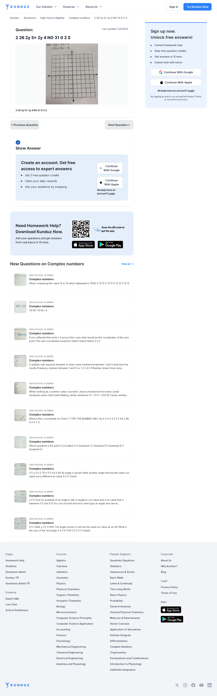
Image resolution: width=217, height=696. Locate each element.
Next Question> (119, 125)
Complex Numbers (121, 646)
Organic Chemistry (67, 594)
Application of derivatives (125, 629)
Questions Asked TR (18, 583)
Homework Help (15, 560)
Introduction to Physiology (126, 664)
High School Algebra (52, 17)
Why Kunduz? (169, 566)
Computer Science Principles (74, 617)
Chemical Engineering (69, 652)
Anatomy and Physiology (71, 664)
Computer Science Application (74, 623)
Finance (61, 635)
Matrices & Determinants (125, 617)
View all (126, 263)
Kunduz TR (12, 577)
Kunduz (14, 17)
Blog (163, 571)
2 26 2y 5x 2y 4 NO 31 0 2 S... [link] (111, 17)
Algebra (61, 560)
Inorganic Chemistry (68, 600)
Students (11, 566)
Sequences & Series (122, 571)
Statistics (62, 571)
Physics (61, 583)
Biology (60, 606)
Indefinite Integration (122, 669)
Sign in (173, 6)
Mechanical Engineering (71, 646)
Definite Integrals (120, 635)
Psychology (63, 640)
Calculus (61, 566)
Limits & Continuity (121, 583)
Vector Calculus (119, 623)
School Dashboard (17, 610)
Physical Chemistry (68, 589)
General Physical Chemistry (126, 612)
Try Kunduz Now (197, 6)
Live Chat (11, 604)
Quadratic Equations (122, 560)
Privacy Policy (180, 99)
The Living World (120, 589)
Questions (30, 17)
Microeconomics (66, 612)
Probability (116, 600)
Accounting (63, 629)
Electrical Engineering (69, 658)
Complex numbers (79, 17)
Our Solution (44, 6)
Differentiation (118, 640)
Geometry (62, 577)
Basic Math (116, 577)
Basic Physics (118, 594)
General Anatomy (120, 606)
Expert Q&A (12, 598)
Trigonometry (118, 652)
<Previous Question (24, 125)
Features (69, 6)
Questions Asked (16, 571)
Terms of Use (169, 592)
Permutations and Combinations (129, 658)
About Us (91, 6)
